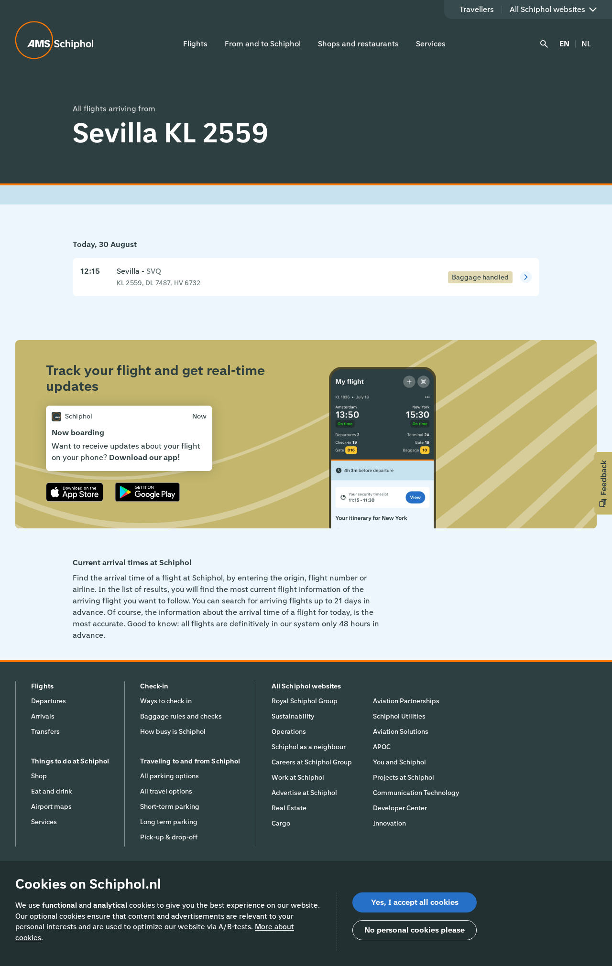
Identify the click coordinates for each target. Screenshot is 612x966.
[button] (603, 483)
